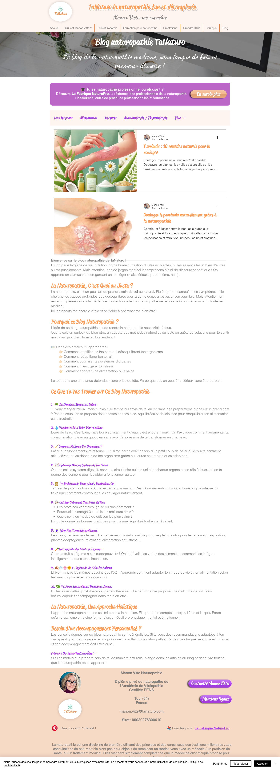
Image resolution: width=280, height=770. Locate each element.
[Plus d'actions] (218, 137)
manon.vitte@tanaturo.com (142, 711)
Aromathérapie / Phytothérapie (145, 118)
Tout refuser (241, 763)
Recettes (110, 118)
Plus (178, 118)
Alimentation (88, 118)
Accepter (262, 763)
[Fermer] (275, 763)
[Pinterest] (54, 728)
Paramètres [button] (220, 763)
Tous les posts (63, 118)
